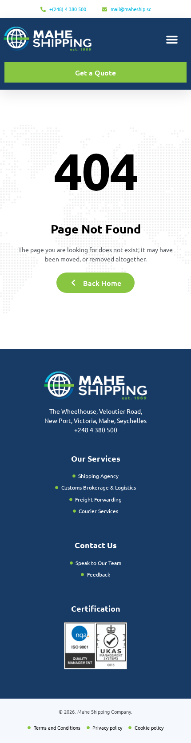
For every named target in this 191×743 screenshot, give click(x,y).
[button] (172, 39)
